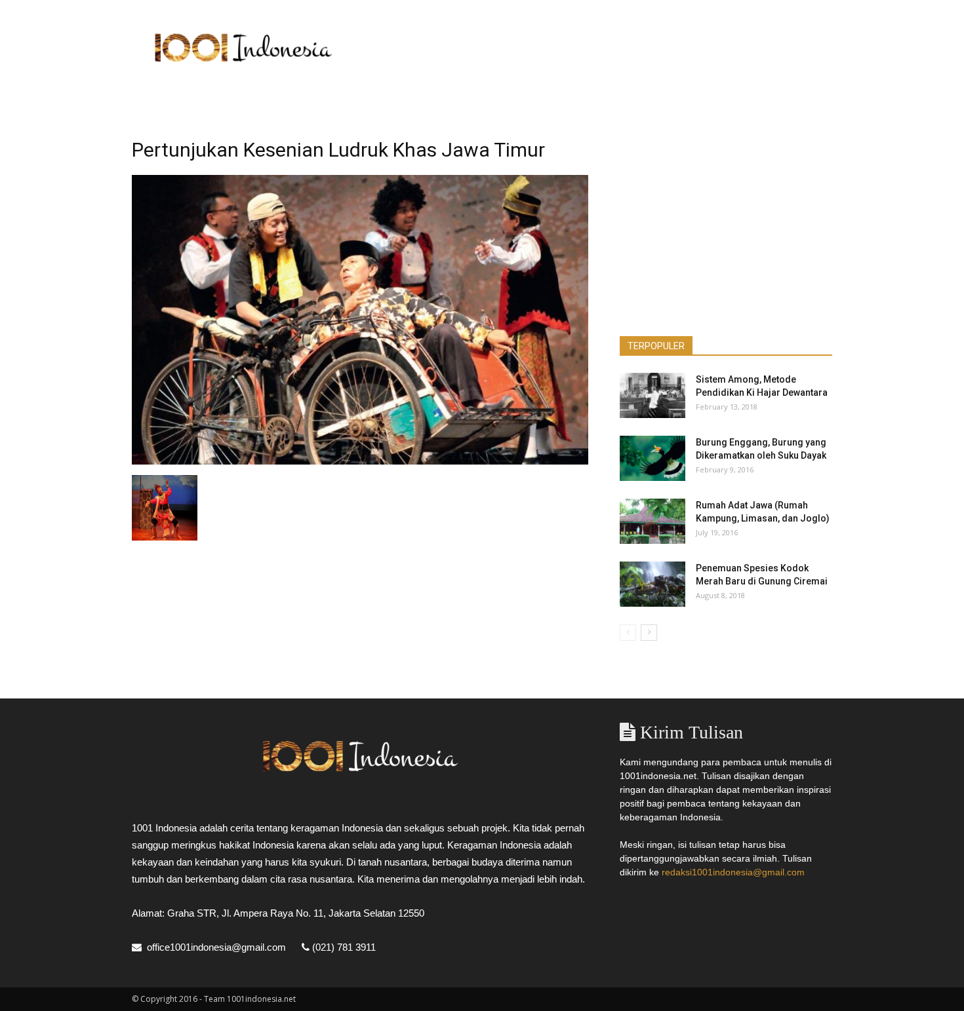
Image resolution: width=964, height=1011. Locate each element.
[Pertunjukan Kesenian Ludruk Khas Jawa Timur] (360, 461)
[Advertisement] (593, 47)
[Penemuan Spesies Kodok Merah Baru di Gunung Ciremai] (652, 584)
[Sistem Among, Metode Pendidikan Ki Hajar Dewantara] (652, 395)
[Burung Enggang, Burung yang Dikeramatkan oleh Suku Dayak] (652, 458)
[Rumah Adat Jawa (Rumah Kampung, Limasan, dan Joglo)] (652, 521)
